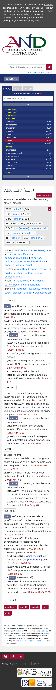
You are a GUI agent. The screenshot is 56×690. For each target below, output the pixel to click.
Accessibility (25, 664)
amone (9, 147)
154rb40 (16, 349)
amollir (29, 140)
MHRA (18, 636)
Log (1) (28, 88)
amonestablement (29, 153)
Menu (12, 79)
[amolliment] (29, 137)
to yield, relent (21, 280)
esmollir (35, 607)
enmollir (23, 607)
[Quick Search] (49, 67)
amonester (29, 159)
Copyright (14, 664)
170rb (42, 443)
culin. (12, 577)
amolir (17, 218)
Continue (48, 4)
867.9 (39, 592)
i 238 (37, 331)
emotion (13, 335)
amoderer (29, 128)
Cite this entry (44, 195)
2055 (26, 414)
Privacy (5, 664)
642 (15, 573)
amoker (29, 134)
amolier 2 (17, 214)
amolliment (10, 607)
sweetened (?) (43, 292)
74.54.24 (19, 563)
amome (29, 143)
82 (32, 505)
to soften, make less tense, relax (32, 250)
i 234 (34, 548)
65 (13, 479)
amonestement (29, 156)
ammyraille (11, 115)
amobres (29, 122)
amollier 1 (29, 233)
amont (9, 172)
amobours (10, 118)
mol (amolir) (39, 228)
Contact (36, 664)
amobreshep (29, 125)
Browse (7, 88)
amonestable (29, 149)
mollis (16, 209)
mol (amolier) (21, 228)
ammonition (11, 109)
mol (45, 607)
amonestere (29, 162)
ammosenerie (12, 112)
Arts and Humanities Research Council (31, 641)
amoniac (29, 166)
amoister (29, 131)
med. (7, 306)
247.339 (16, 432)
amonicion (29, 168)
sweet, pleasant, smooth (18, 292)
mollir (7, 613)
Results (18, 88)
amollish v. (37, 237)
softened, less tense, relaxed (33, 288)
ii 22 (34, 400)
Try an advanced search (38, 72)
